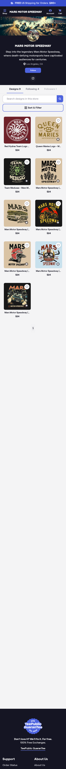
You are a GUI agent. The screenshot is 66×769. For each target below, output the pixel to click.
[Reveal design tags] (26, 139)
